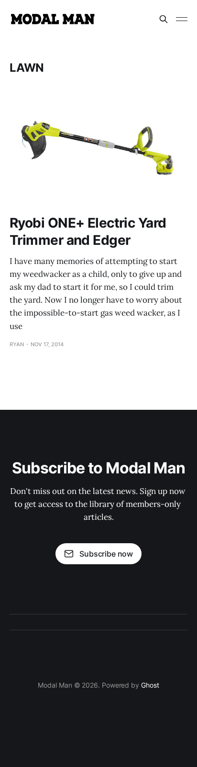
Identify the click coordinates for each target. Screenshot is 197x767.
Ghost (150, 685)
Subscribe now (106, 554)
